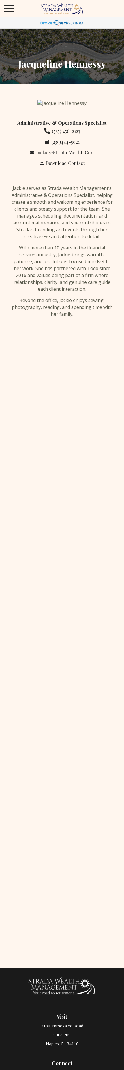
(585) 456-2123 (66, 131)
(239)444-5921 (65, 142)
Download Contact (65, 163)
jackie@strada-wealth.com (65, 152)
